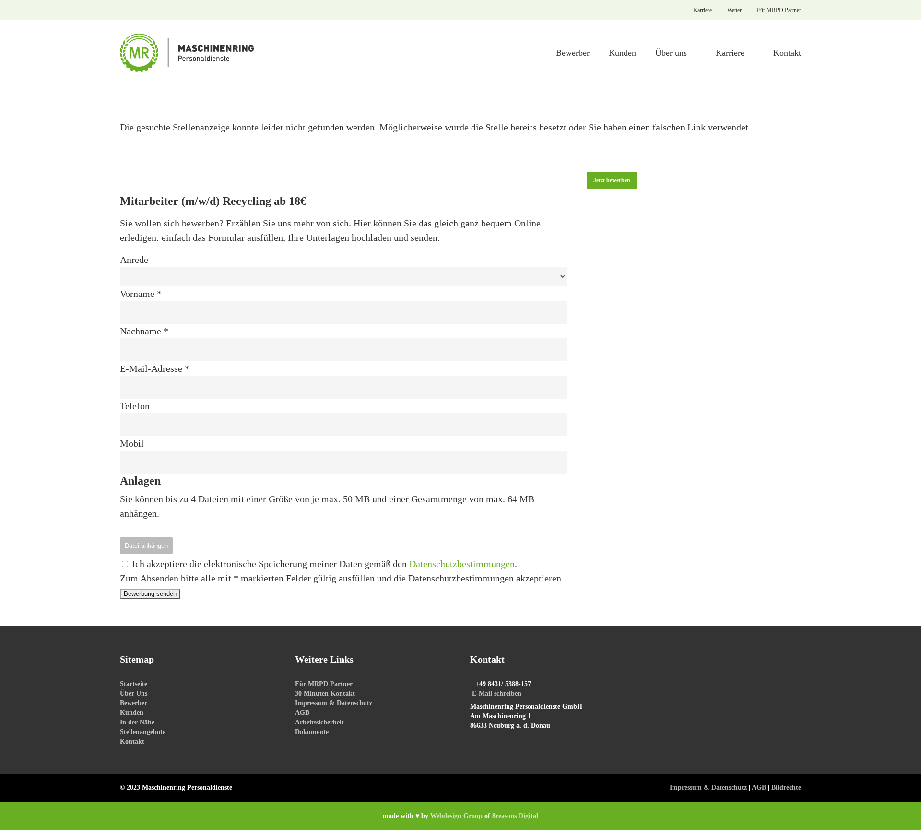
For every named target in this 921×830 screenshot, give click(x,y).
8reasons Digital (515, 815)
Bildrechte (786, 787)
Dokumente (312, 731)
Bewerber (133, 703)
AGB (302, 712)
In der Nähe (137, 722)
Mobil (132, 443)
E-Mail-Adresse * (154, 368)
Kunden (131, 712)
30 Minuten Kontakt (325, 693)
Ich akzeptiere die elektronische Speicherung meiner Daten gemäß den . (323, 563)
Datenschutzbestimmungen (462, 563)
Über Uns (133, 693)
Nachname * (144, 331)
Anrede (134, 259)
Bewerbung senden (150, 593)
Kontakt (132, 741)
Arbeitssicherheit (319, 722)
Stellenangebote (142, 731)
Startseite (133, 684)
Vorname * (141, 293)
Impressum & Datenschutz (333, 703)
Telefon (135, 406)
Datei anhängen (146, 545)
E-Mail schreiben (496, 693)
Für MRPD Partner (324, 684)
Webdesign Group (456, 815)
